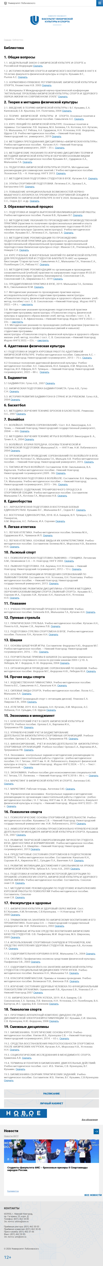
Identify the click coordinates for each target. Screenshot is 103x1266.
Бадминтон (13, 1191)
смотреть (27, 304)
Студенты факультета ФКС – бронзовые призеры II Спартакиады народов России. (47, 1168)
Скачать (38, 65)
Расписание (51, 1093)
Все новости (93, 1195)
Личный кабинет (51, 1103)
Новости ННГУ (11, 1136)
